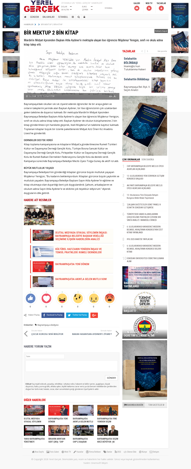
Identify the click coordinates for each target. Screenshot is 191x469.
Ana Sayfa (39, 452)
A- (115, 96)
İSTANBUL (63, 17)
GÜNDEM (34, 17)
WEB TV (149, 3)
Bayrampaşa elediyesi (47, 324)
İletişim (156, 452)
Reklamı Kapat (161, 31)
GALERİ (137, 3)
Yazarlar (79, 452)
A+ (110, 96)
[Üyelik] (84, 17)
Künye (144, 452)
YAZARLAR (161, 3)
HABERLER (28, 24)
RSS (119, 452)
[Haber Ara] (79, 17)
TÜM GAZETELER (155, 405)
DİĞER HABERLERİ (35, 400)
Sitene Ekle (131, 452)
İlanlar (109, 452)
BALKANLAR (48, 17)
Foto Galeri (54, 452)
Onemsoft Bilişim (99, 463)
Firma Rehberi (95, 452)
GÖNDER (111, 377)
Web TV (67, 452)
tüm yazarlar (162, 51)
